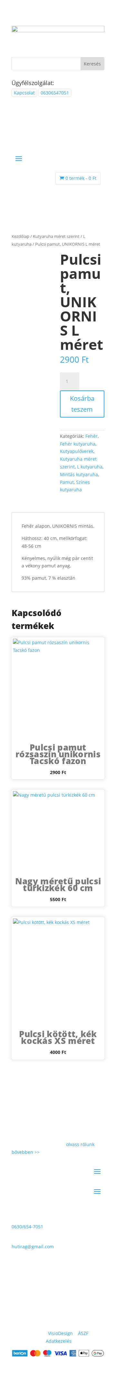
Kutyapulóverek (76, 451)
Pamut (67, 482)
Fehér (91, 436)
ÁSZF (83, 1333)
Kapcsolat (24, 93)
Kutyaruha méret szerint (56, 236)
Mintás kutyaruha (79, 474)
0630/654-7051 (27, 1226)
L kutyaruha (89, 467)
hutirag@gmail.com (33, 1246)
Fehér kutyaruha (77, 444)
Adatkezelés (59, 1341)
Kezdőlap (20, 236)
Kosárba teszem (82, 404)
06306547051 (55, 93)
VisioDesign (60, 1333)
